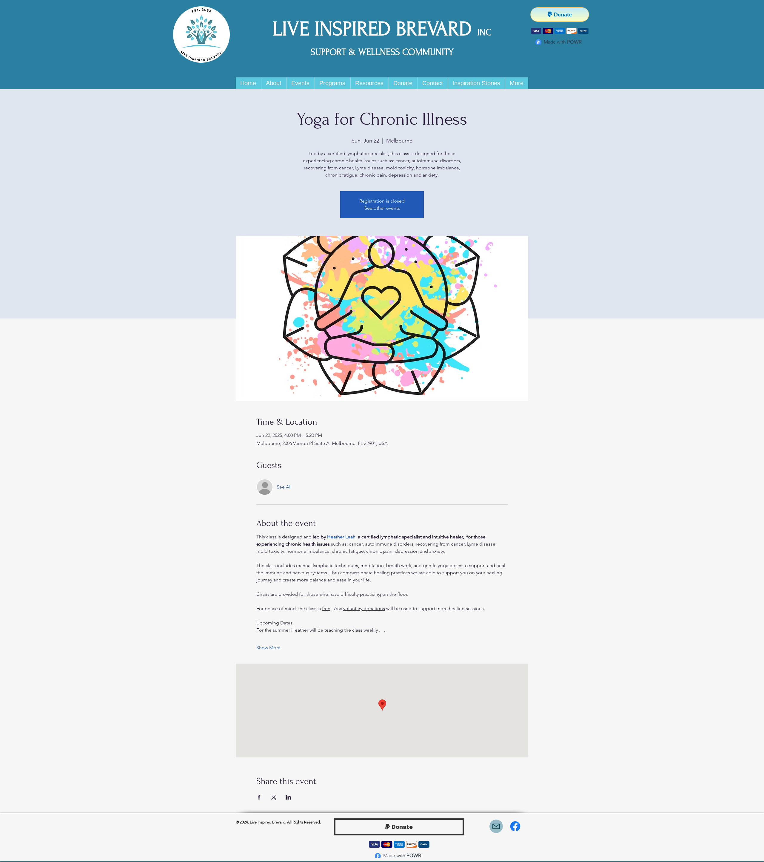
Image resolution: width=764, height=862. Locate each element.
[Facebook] (515, 826)
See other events (382, 208)
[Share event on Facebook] (259, 797)
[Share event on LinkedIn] (288, 797)
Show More (268, 647)
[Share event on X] (274, 797)
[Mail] (496, 826)
